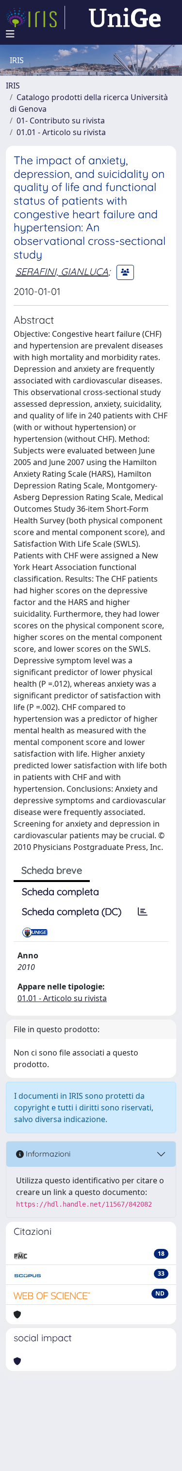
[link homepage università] (124, 17)
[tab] (143, 911)
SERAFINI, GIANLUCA (62, 271)
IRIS (13, 85)
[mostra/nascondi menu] (10, 34)
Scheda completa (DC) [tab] (71, 911)
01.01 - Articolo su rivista (61, 132)
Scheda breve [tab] (51, 870)
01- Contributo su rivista (61, 120)
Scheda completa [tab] (60, 891)
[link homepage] (35, 17)
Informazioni (47, 1154)
